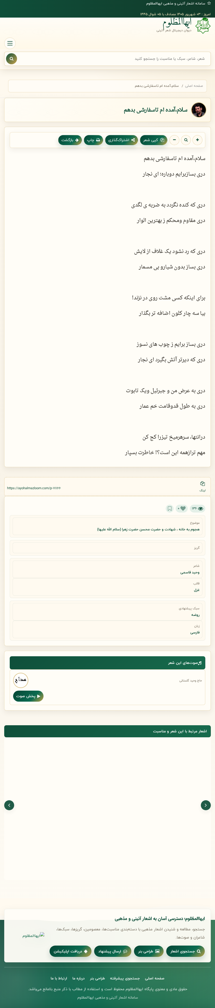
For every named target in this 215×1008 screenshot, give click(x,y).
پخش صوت (25, 696)
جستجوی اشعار (182, 951)
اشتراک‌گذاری (118, 140)
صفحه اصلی (194, 86)
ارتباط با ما (59, 978)
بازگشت (67, 140)
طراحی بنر (145, 951)
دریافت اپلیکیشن (68, 951)
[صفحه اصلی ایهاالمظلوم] (27, 936)
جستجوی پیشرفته (125, 978)
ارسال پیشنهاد (109, 951)
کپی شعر (150, 140)
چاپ (90, 140)
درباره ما (78, 978)
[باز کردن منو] (10, 43)
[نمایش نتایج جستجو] (11, 58)
